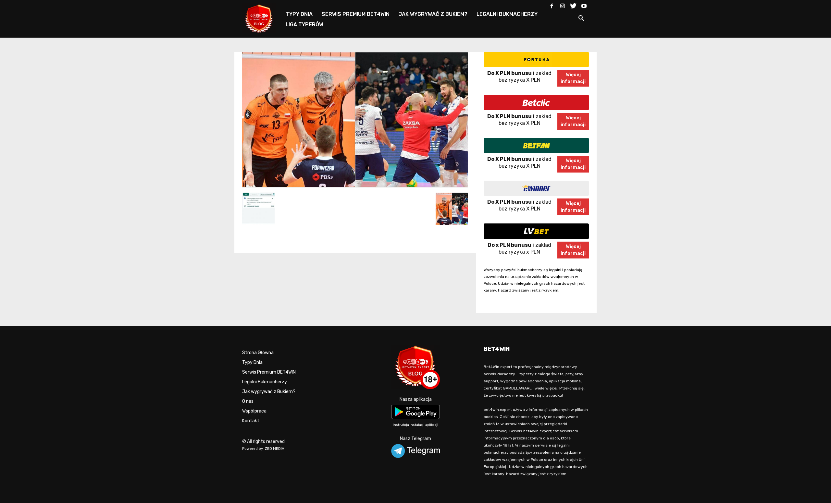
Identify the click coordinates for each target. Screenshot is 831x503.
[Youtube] (584, 4)
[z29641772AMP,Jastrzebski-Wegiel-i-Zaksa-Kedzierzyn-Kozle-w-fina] (355, 186)
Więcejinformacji (573, 78)
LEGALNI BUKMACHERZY (507, 14)
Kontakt (250, 421)
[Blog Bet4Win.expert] (262, 18)
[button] (581, 19)
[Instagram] (562, 4)
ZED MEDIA (274, 449)
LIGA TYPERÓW (304, 24)
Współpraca (254, 411)
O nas (248, 401)
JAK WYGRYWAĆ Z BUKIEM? (433, 14)
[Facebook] (552, 4)
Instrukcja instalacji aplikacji (415, 425)
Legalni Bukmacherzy (264, 382)
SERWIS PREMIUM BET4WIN (356, 14)
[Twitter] (573, 4)
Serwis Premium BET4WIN (269, 372)
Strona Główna (258, 352)
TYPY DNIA (299, 14)
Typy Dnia (252, 362)
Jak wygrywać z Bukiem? (268, 391)
